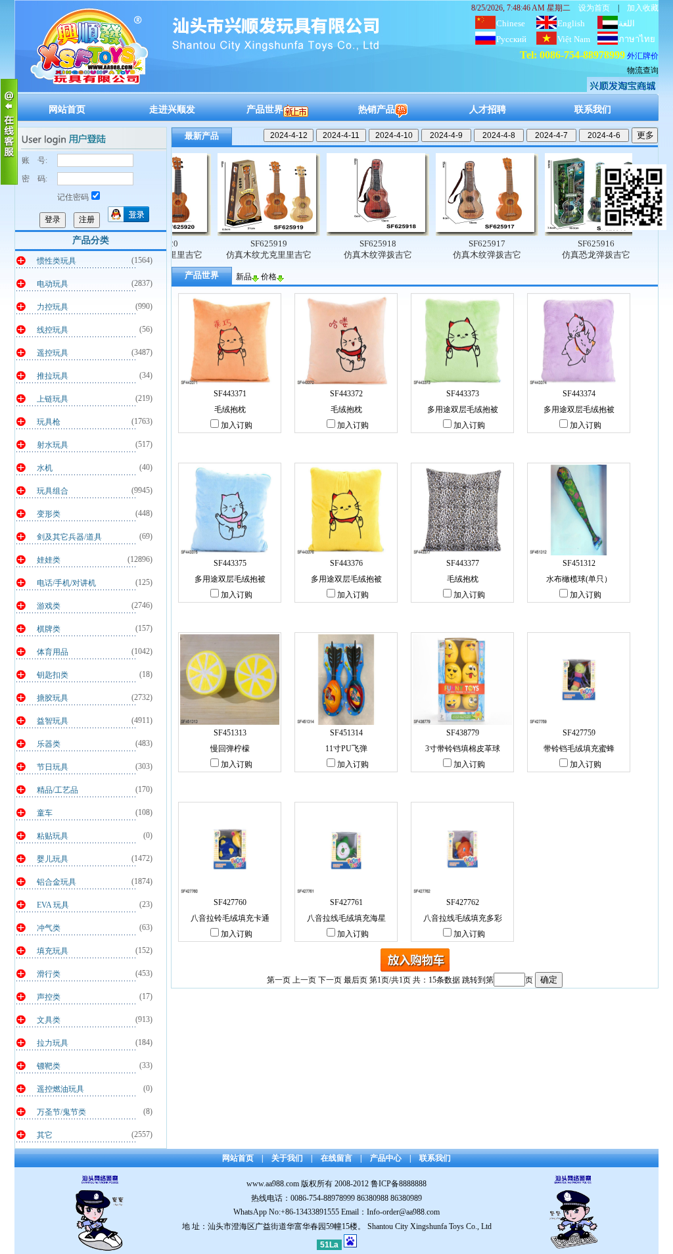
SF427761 (346, 902)
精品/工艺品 (57, 790)
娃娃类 (48, 560)
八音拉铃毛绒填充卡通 (230, 918)
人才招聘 (487, 109)
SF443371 (230, 393)
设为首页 (594, 7)
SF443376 (346, 563)
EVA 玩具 (53, 905)
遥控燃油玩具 (60, 1089)
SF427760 (230, 902)
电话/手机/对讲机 (66, 583)
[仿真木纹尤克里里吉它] (226, 233)
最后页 (355, 980)
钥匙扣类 (52, 675)
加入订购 (236, 425)
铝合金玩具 (56, 882)
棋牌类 (48, 629)
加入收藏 (643, 7)
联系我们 (592, 109)
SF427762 (462, 902)
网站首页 (67, 109)
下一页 (330, 980)
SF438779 (462, 732)
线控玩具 (52, 330)
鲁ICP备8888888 (399, 1183)
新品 (244, 276)
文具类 (48, 1020)
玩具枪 (48, 422)
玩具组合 (52, 491)
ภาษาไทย (636, 39)
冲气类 (48, 928)
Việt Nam (573, 39)
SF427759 (579, 732)
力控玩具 (52, 307)
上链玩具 (52, 399)
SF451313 (230, 732)
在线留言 (336, 1158)
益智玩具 (52, 721)
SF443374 (579, 393)
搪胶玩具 (52, 698)
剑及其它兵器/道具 (69, 537)
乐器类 (48, 744)
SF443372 (346, 393)
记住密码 (73, 197)
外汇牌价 (643, 55)
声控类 (48, 997)
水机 (45, 468)
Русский (511, 39)
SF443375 (230, 563)
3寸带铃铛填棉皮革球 (462, 748)
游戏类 (48, 606)
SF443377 (462, 563)
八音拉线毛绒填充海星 (346, 918)
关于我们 (287, 1158)
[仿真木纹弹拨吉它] (335, 233)
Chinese (510, 23)
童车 (45, 813)
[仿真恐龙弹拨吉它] (553, 233)
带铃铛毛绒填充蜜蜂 (579, 748)
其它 (45, 1135)
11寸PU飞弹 (346, 748)
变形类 (48, 514)
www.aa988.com (272, 1183)
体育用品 (52, 652)
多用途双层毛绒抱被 (462, 409)
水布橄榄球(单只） (579, 579)
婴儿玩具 (52, 859)
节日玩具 (52, 767)
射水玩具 (52, 445)
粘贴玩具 (52, 836)
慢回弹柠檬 (230, 748)
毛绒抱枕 (230, 409)
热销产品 (376, 109)
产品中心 (386, 1158)
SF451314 (346, 732)
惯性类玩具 (56, 261)
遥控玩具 (52, 353)
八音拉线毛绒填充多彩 (462, 918)
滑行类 (48, 974)
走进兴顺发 (172, 109)
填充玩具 (52, 951)
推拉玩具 (52, 376)
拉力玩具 (52, 1043)
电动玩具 (52, 284)
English (571, 23)
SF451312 (579, 563)
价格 (269, 276)
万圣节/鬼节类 (61, 1112)
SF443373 (462, 393)
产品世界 (264, 109)
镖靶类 (48, 1066)
